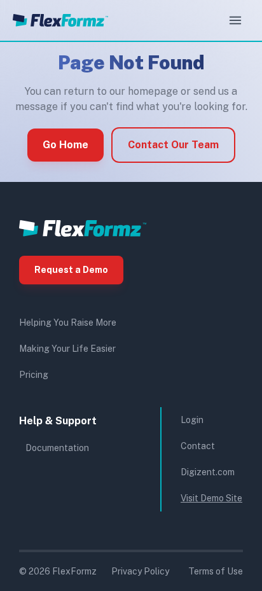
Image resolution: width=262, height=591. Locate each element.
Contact (198, 446)
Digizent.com (208, 472)
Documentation (57, 448)
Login (192, 420)
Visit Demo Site (211, 498)
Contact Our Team (173, 145)
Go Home (65, 145)
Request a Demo (71, 270)
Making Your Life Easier (67, 349)
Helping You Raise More (67, 322)
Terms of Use (215, 571)
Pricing (33, 375)
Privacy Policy (140, 571)
